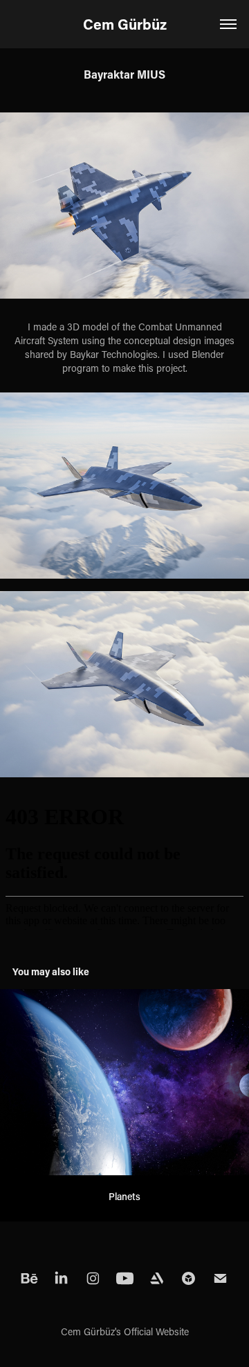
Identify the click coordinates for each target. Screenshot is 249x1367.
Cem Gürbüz (125, 24)
